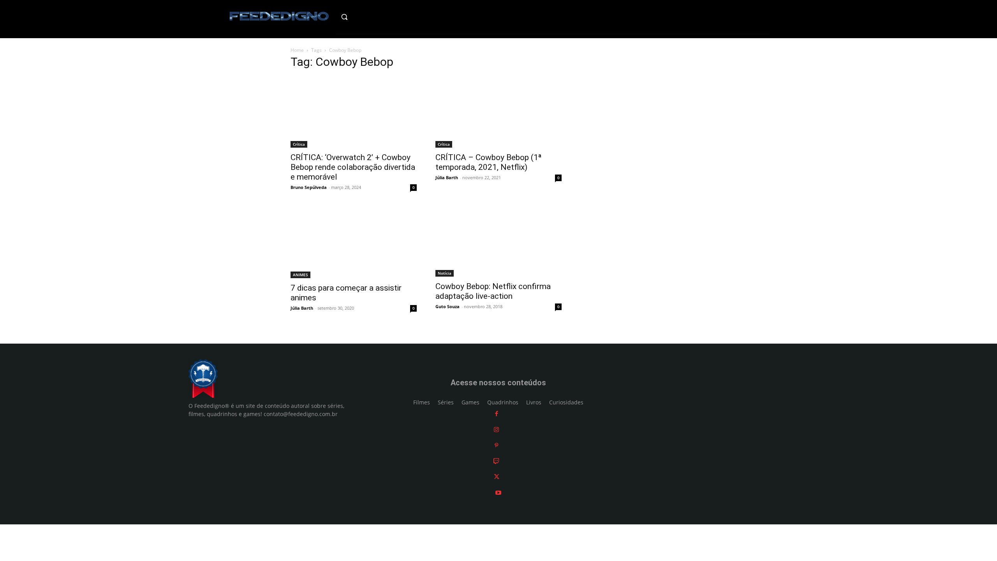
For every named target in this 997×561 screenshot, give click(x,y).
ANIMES (300, 274)
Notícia (444, 273)
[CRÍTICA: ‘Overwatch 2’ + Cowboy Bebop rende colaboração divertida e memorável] (354, 112)
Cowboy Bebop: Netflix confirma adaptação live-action (493, 291)
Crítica (299, 144)
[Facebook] (496, 413)
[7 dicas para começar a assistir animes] (354, 242)
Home (297, 50)
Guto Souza (447, 306)
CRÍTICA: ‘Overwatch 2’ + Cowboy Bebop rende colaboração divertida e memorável (353, 167)
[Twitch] (496, 461)
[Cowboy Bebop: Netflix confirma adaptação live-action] (498, 242)
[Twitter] (496, 476)
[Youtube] (498, 492)
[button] (360, 17)
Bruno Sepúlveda (309, 187)
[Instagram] (496, 429)
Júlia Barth (446, 177)
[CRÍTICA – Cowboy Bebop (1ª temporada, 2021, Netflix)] (498, 112)
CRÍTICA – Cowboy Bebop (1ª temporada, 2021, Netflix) (488, 162)
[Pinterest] (496, 445)
